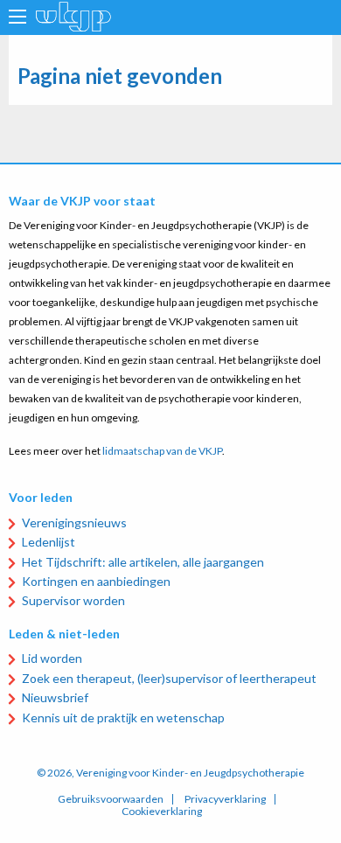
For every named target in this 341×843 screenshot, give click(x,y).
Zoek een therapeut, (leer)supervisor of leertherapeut (169, 678)
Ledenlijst (48, 541)
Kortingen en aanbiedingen (96, 581)
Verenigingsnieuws (74, 522)
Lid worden (52, 658)
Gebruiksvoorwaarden (111, 799)
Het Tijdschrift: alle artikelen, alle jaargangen (143, 561)
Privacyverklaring (225, 799)
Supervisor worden (73, 600)
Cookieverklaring (162, 811)
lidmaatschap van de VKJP (162, 450)
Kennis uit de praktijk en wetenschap (123, 717)
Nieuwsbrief (55, 697)
